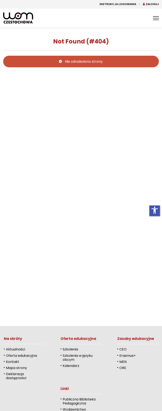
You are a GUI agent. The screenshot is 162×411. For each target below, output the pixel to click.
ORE (122, 368)
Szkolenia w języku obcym (78, 358)
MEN (123, 362)
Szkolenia (70, 349)
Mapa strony (16, 368)
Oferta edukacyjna (21, 356)
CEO (123, 349)
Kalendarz (71, 366)
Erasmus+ (127, 356)
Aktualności (15, 349)
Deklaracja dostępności (16, 376)
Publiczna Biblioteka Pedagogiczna (79, 401)
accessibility (154, 210)
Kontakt (12, 362)
